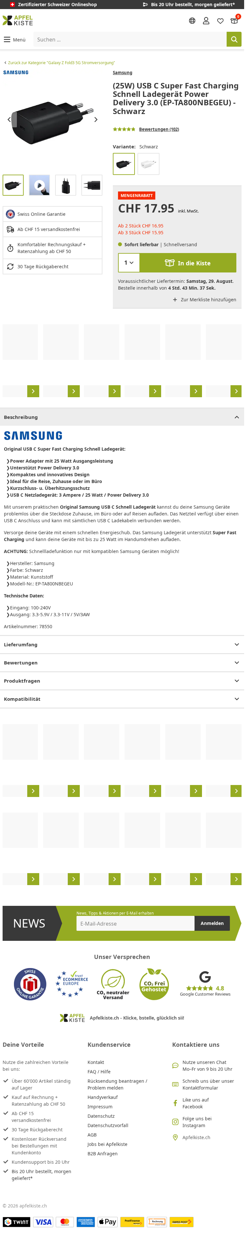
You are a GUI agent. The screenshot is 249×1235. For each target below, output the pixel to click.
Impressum (100, 1106)
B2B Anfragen (103, 1153)
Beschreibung (21, 417)
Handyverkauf (103, 1097)
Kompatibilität (22, 699)
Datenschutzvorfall (108, 1125)
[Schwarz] (123, 164)
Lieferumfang (21, 644)
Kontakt (96, 1062)
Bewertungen (21, 662)
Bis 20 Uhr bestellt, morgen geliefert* (41, 1174)
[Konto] (206, 20)
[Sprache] (192, 20)
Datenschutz (101, 1116)
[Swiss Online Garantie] (30, 984)
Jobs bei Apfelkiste (107, 1144)
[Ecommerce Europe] (71, 984)
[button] (14, 39)
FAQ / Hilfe (99, 1071)
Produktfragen (22, 680)
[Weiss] (148, 164)
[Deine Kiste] (234, 20)
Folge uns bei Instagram (197, 1121)
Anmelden (212, 923)
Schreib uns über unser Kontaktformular (208, 1084)
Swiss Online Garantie (41, 214)
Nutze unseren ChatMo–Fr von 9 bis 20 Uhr (207, 1065)
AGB (92, 1135)
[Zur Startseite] (18, 20)
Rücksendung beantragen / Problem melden (117, 1084)
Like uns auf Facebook (196, 1103)
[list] (52, 119)
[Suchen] (234, 39)
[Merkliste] (220, 20)
